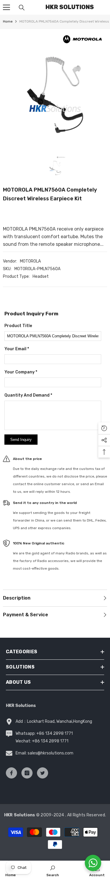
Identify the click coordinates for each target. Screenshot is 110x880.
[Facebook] (11, 773)
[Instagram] (27, 773)
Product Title (18, 325)
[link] (53, 870)
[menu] (6, 7)
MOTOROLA (30, 261)
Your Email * (16, 348)
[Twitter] (42, 773)
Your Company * (20, 372)
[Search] (21, 7)
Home (8, 21)
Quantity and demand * (28, 395)
